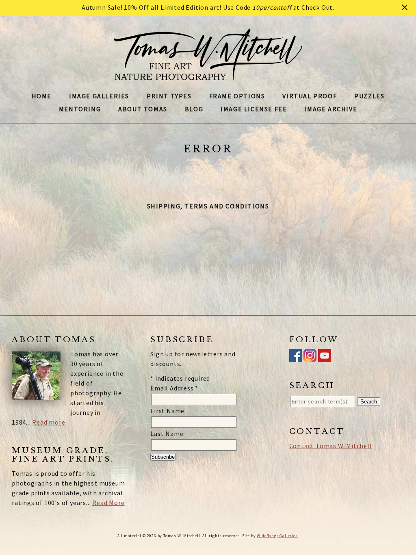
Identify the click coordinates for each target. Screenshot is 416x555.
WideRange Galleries (277, 535)
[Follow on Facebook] (295, 357)
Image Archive (330, 109)
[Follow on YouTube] (324, 357)
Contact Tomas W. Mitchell (330, 446)
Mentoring (80, 109)
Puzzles (369, 96)
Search (368, 402)
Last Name (166, 433)
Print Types (169, 96)
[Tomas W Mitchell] (208, 76)
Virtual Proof (309, 96)
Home (42, 96)
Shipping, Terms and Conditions (208, 206)
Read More (108, 503)
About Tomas (142, 109)
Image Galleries (99, 96)
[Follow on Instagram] (309, 357)
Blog (194, 109)
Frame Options (237, 96)
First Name (167, 411)
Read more (48, 422)
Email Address (174, 388)
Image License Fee (254, 109)
